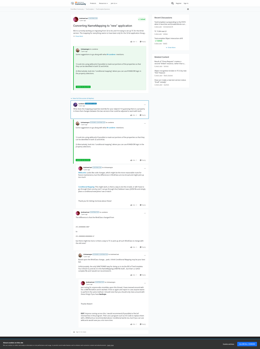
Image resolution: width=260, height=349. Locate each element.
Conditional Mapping (86, 187)
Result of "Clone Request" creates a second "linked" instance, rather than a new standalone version (169, 62)
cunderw (112, 54)
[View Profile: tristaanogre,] (78, 50)
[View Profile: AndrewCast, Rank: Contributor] (75, 19)
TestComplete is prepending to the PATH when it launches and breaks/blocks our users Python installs (170, 23)
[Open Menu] (188, 9)
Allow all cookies (247, 344)
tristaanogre (85, 49)
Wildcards (82, 173)
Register (178, 3)
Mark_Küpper (168, 75)
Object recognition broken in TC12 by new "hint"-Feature (170, 72)
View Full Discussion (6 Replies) (83, 98)
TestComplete (90, 9)
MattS (165, 43)
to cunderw (94, 49)
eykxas (165, 34)
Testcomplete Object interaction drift (168, 38)
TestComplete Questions (103, 9)
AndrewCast (83, 18)
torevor (166, 66)
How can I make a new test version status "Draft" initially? (170, 81)
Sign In (186, 3)
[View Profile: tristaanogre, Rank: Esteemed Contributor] (78, 123)
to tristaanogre (107, 167)
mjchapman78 (168, 27)
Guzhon (166, 85)
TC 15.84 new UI (160, 31)
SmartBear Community (77, 9)
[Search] (172, 3)
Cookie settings (228, 344)
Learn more (110, 345)
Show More (79, 36)
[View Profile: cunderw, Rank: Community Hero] (75, 105)
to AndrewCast (113, 254)
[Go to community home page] (78, 3)
